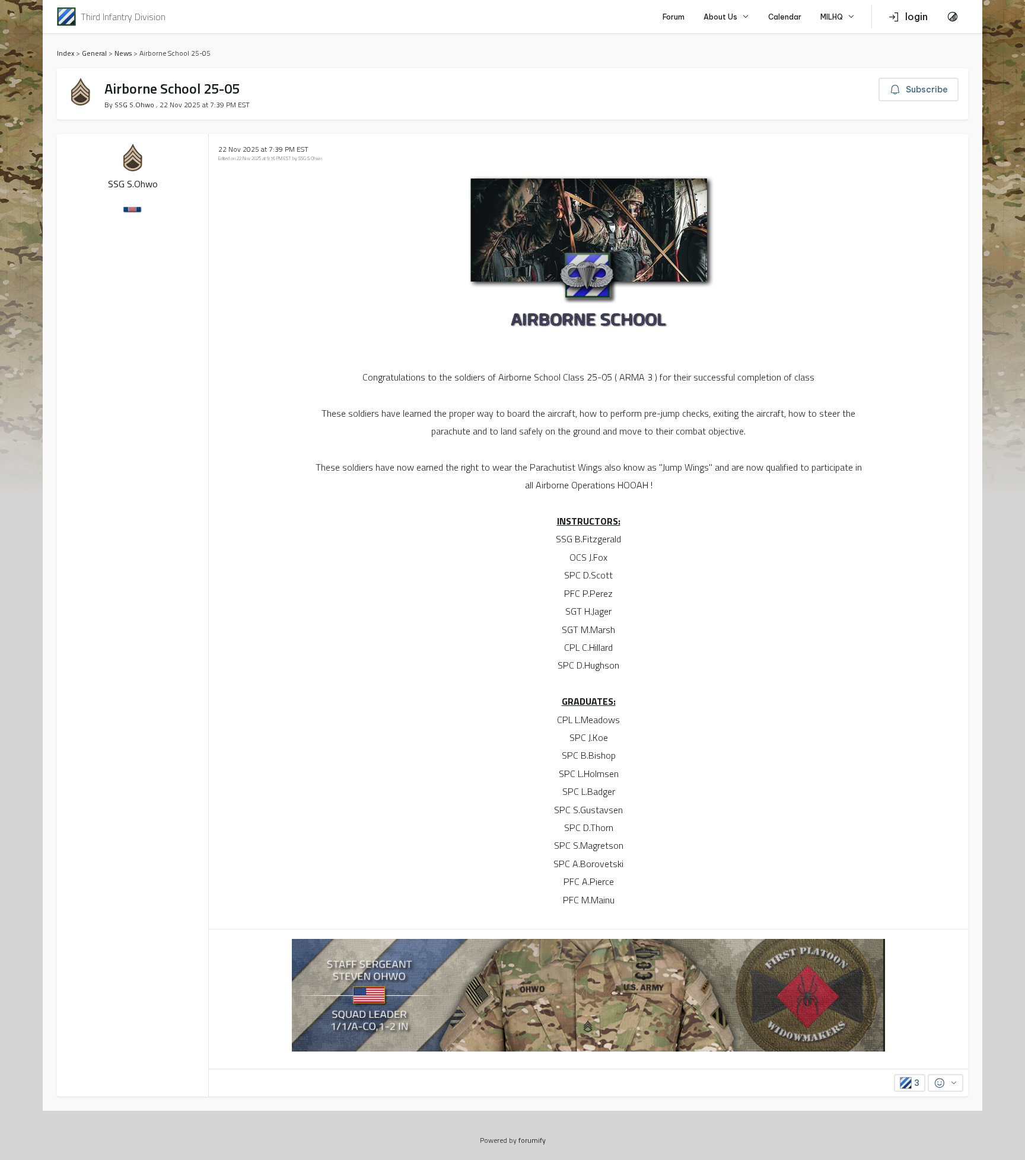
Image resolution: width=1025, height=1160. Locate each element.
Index (65, 53)
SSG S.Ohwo (135, 104)
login (916, 17)
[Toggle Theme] (952, 16)
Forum (674, 16)
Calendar (784, 16)
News (123, 53)
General (94, 53)
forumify (532, 1140)
